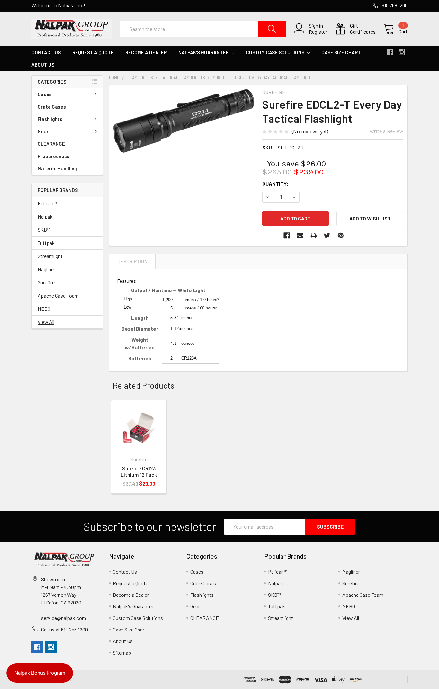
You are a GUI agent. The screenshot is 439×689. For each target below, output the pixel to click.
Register (318, 32)
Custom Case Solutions (275, 52)
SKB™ (44, 230)
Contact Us (46, 52)
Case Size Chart (341, 52)
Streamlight (50, 256)
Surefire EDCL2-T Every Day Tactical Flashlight (262, 77)
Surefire (46, 282)
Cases (45, 94)
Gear (43, 131)
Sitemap (122, 652)
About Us (42, 64)
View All (46, 322)
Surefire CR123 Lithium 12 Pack (139, 471)
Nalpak (45, 216)
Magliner (46, 269)
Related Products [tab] (143, 385)
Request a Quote (93, 52)
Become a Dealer (146, 52)
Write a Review (386, 131)
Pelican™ (47, 203)
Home (114, 77)
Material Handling (57, 168)
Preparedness (53, 156)
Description (132, 261)
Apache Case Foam (58, 295)
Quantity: (275, 184)
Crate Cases (52, 107)
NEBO (44, 309)
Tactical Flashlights (183, 77)
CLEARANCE (51, 144)
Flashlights (50, 119)
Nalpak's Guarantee (204, 52)
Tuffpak (46, 243)
